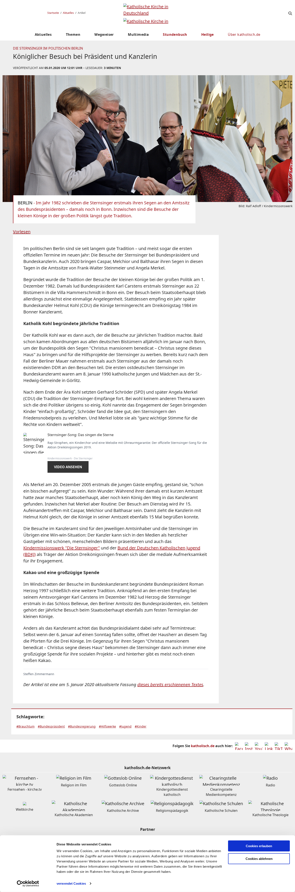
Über (244, 34)
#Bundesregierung (82, 726)
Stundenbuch (175, 34)
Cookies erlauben (259, 846)
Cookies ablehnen (259, 859)
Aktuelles (68, 13)
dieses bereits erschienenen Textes (170, 684)
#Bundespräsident (51, 726)
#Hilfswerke (107, 726)
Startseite (53, 13)
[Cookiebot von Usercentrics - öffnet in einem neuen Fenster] (28, 883)
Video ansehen (68, 467)
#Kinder (140, 726)
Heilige (207, 34)
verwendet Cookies (71, 883)
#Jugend (125, 726)
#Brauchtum (25, 726)
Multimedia (138, 34)
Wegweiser (104, 34)
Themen (73, 34)
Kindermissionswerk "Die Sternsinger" (61, 548)
